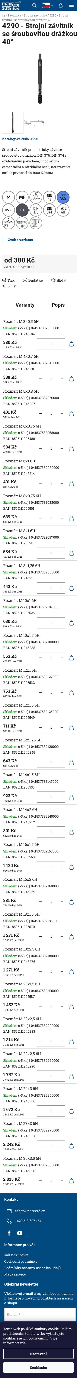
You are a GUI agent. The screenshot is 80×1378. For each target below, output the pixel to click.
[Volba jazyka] (47, 5)
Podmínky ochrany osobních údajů (32, 1267)
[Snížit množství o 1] (40, 344)
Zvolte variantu (20, 239)
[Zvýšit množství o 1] (62, 344)
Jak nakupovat (16, 1255)
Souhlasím (38, 1367)
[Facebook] (9, 1233)
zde (23, 1343)
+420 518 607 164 (28, 1220)
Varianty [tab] (25, 305)
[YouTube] (20, 1233)
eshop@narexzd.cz (30, 1211)
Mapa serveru (15, 1274)
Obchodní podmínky (20, 1261)
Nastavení (38, 1353)
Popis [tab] (58, 305)
